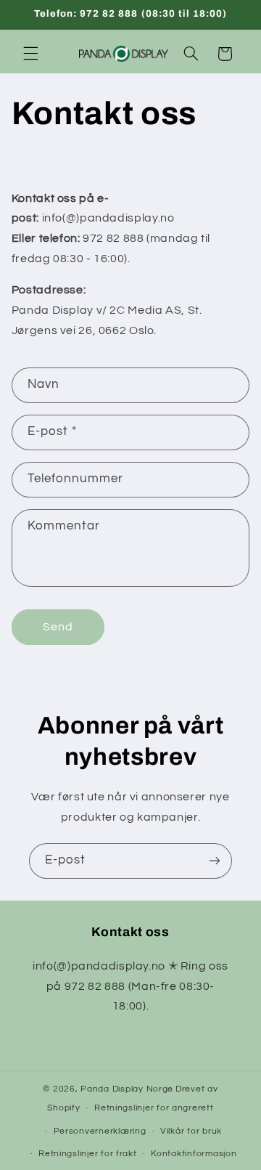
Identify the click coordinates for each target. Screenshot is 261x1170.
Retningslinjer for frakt (87, 1154)
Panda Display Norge (126, 1089)
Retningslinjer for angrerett (154, 1108)
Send (58, 627)
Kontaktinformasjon (193, 1154)
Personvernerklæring (100, 1131)
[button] (30, 53)
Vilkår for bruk (191, 1131)
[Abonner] (214, 861)
